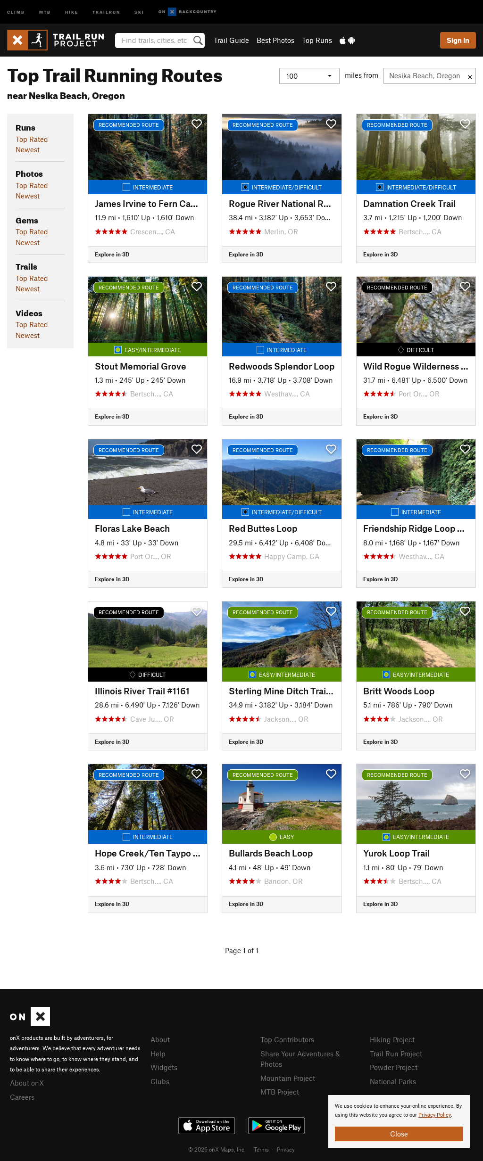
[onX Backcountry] (187, 12)
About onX (27, 1083)
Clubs (159, 1081)
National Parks (393, 1081)
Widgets (163, 1067)
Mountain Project (287, 1078)
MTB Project (279, 1091)
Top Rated (32, 139)
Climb (16, 11)
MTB (45, 11)
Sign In (458, 40)
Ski (139, 11)
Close (399, 1133)
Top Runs (317, 40)
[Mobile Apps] (347, 40)
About (160, 1039)
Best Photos (275, 40)
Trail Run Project (396, 1053)
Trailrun (106, 11)
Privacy (286, 1149)
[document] (399, 1121)
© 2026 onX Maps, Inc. (217, 1149)
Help (158, 1053)
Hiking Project (392, 1039)
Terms (261, 1149)
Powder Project (393, 1067)
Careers (22, 1097)
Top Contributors (287, 1039)
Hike (71, 11)
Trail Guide (231, 40)
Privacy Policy (434, 1115)
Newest (28, 149)
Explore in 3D (112, 254)
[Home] (60, 40)
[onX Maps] (30, 1023)
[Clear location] (470, 76)
